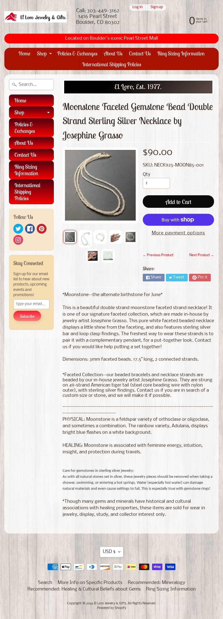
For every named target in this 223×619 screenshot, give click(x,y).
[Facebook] (30, 229)
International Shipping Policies (111, 64)
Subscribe (27, 316)
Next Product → (201, 255)
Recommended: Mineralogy (156, 582)
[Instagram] (18, 240)
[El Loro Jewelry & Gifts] (35, 17)
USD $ (109, 551)
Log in (137, 7)
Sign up (156, 7)
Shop (45, 54)
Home (24, 53)
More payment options (178, 233)
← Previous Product (158, 255)
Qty (146, 174)
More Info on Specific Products (90, 582)
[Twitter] (18, 229)
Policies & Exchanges (77, 53)
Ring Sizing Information (181, 53)
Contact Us (140, 53)
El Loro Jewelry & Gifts (110, 603)
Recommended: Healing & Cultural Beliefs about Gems (84, 589)
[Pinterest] (42, 229)
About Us (113, 53)
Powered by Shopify (111, 608)
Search (45, 582)
